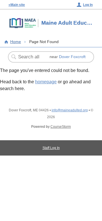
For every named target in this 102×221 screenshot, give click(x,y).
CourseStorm (60, 127)
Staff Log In (51, 148)
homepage (46, 81)
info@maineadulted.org (70, 110)
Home (15, 41)
